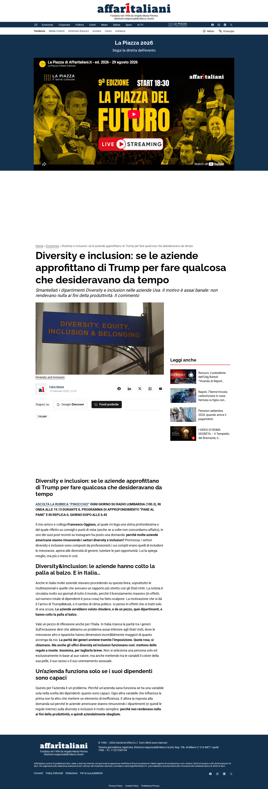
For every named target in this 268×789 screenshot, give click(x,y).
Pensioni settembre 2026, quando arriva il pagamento (212, 415)
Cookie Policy (132, 786)
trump (42, 416)
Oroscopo (228, 31)
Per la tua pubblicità (91, 773)
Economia (47, 24)
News (104, 24)
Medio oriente (57, 31)
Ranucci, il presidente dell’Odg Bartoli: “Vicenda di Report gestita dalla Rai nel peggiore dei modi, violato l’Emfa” (212, 377)
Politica (79, 24)
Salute (116, 24)
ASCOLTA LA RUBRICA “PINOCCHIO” (62, 504)
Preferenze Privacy (150, 786)
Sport (129, 24)
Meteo (210, 31)
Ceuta (108, 31)
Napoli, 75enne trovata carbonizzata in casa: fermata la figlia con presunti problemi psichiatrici (212, 396)
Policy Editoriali (54, 773)
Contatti (38, 773)
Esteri (92, 24)
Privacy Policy (116, 786)
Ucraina (96, 31)
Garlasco (120, 31)
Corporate (64, 24)
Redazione (71, 773)
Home (39, 246)
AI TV (140, 24)
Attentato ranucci (78, 31)
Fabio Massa (56, 386)
